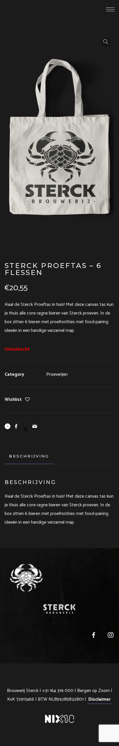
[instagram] (108, 636)
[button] (105, 42)
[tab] (29, 456)
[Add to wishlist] (27, 400)
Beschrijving (29, 456)
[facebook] (90, 636)
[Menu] (110, 9)
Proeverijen (57, 374)
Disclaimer (99, 699)
